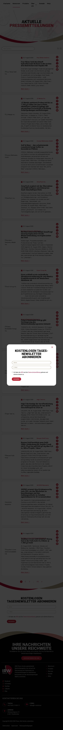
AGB (22, 372)
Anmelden (16, 379)
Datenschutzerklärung (34, 372)
